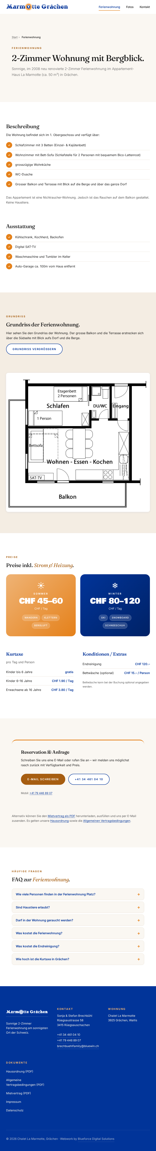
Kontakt (145, 7)
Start (15, 37)
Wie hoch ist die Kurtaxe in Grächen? (42, 959)
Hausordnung (59, 821)
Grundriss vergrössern (34, 349)
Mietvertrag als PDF (61, 816)
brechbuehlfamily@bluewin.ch (78, 1046)
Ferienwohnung (109, 7)
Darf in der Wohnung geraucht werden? (44, 920)
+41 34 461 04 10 (89, 779)
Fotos (130, 7)
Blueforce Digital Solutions (96, 1139)
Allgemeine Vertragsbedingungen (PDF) (25, 1082)
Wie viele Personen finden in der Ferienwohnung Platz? (56, 894)
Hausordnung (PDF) (19, 1071)
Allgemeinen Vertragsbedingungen (106, 821)
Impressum (13, 1102)
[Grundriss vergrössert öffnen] (78, 442)
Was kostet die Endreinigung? (37, 946)
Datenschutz (14, 1110)
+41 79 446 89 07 (40, 793)
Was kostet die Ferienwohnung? (39, 933)
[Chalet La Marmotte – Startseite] (37, 7)
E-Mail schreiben (43, 779)
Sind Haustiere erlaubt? (33, 907)
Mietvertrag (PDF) (18, 1093)
